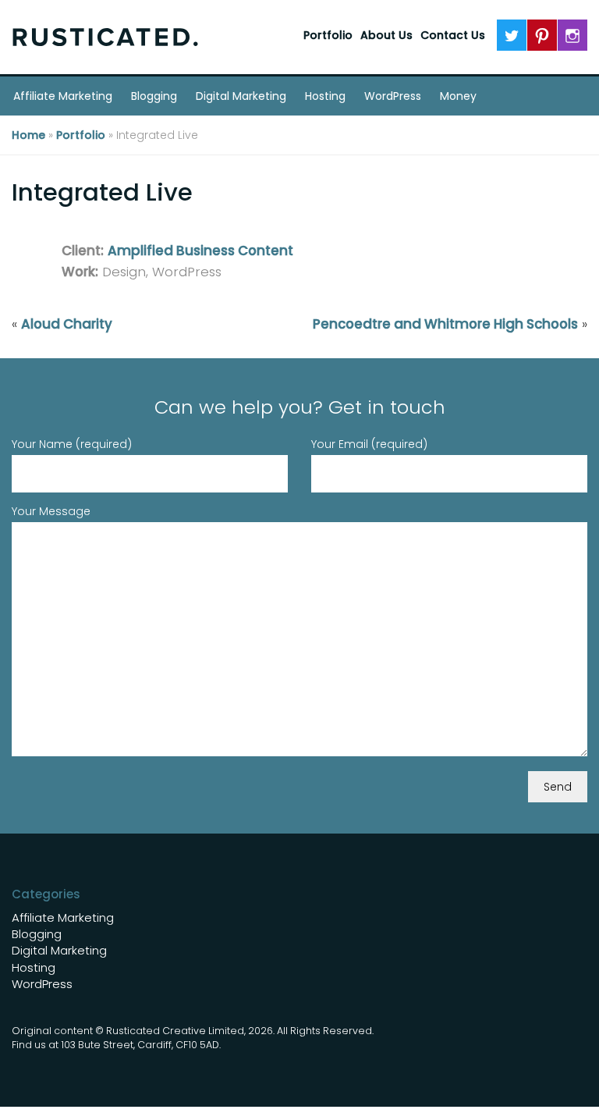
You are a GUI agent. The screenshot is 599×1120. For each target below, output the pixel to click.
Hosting (325, 96)
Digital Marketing (241, 96)
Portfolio (328, 35)
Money (458, 96)
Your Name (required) (72, 444)
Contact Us (452, 35)
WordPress (392, 96)
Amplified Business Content (200, 250)
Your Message (51, 511)
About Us (386, 35)
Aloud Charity (66, 324)
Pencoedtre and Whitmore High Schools (445, 324)
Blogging (154, 96)
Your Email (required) (369, 444)
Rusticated (105, 37)
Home (28, 135)
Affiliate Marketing (62, 96)
